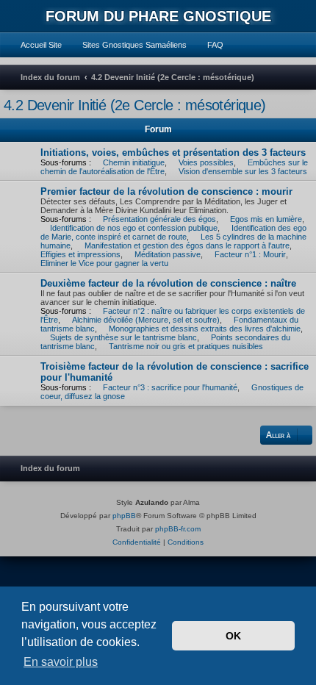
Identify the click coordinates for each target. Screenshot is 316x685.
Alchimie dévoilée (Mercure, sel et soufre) (146, 319)
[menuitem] (34, 45)
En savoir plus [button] (61, 662)
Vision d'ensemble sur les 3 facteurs (243, 171)
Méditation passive (167, 254)
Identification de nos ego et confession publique (134, 227)
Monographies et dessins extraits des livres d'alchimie (205, 328)
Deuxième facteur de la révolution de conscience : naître (168, 283)
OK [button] (233, 636)
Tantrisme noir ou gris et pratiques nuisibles (186, 346)
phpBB (124, 516)
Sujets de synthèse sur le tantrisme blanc (123, 337)
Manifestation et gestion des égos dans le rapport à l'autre (187, 245)
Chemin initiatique (134, 162)
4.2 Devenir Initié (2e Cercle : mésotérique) (135, 105)
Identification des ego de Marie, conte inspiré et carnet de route (173, 232)
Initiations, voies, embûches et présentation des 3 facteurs (173, 152)
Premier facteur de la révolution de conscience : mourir (166, 191)
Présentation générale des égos (159, 219)
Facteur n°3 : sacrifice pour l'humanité (170, 387)
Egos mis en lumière (266, 219)
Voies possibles (206, 162)
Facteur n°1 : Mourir (250, 254)
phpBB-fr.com (178, 529)
